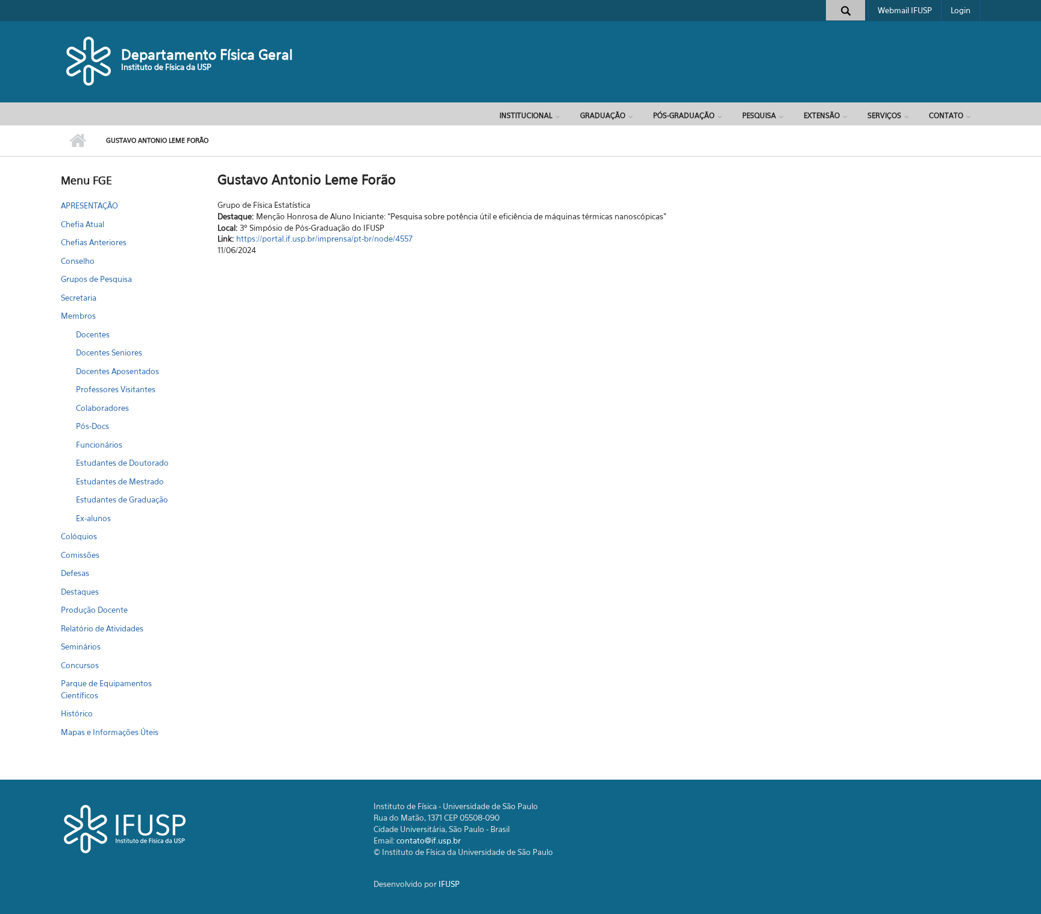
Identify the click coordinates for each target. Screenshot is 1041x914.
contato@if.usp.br (428, 840)
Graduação (602, 115)
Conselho (78, 261)
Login (961, 10)
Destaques (80, 591)
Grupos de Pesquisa (96, 279)
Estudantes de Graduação (122, 499)
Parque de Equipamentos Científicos (106, 689)
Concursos (80, 665)
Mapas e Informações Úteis (109, 732)
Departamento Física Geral (207, 54)
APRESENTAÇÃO (89, 205)
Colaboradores (102, 408)
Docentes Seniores (109, 352)
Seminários (81, 646)
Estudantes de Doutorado (122, 463)
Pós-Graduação (683, 115)
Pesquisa (759, 115)
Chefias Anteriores (94, 242)
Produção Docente (94, 610)
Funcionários (99, 444)
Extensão (822, 115)
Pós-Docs (92, 426)
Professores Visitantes (115, 389)
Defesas (75, 573)
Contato (946, 115)
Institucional (525, 115)
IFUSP (449, 884)
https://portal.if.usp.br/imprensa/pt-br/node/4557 (324, 238)
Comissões (80, 555)
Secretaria (78, 297)
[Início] (89, 60)
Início (77, 141)
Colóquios (79, 536)
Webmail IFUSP (905, 10)
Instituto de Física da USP (166, 67)
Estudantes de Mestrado (120, 481)
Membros (78, 316)
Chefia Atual (82, 224)
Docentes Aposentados (117, 371)
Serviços (884, 115)
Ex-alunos (93, 518)
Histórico (77, 713)
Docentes (93, 334)
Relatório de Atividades (102, 628)
